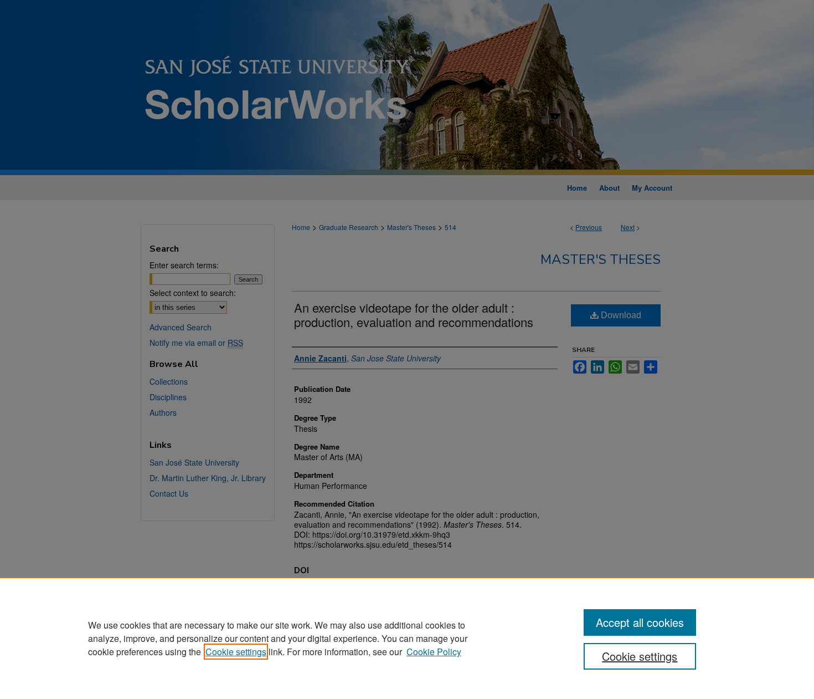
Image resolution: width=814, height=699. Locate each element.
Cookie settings (235, 651)
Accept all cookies (640, 622)
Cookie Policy (433, 651)
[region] (407, 638)
